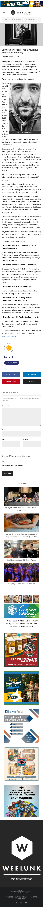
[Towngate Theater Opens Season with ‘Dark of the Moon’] (21, 496)
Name (4, 429)
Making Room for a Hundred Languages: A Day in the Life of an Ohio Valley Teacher (21, 535)
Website (26, 439)
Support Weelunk (21, 897)
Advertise (34, 897)
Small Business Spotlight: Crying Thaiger (21, 560)
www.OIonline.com (9, 336)
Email (4, 439)
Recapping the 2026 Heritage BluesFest (21, 583)
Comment (5, 406)
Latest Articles (21, 484)
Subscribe (9, 897)
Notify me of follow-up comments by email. (16, 456)
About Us (21, 899)
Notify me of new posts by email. (12, 465)
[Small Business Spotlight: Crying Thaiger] (21, 549)
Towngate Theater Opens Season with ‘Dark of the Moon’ (21, 509)
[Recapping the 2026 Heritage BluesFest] (21, 572)
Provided (5, 56)
